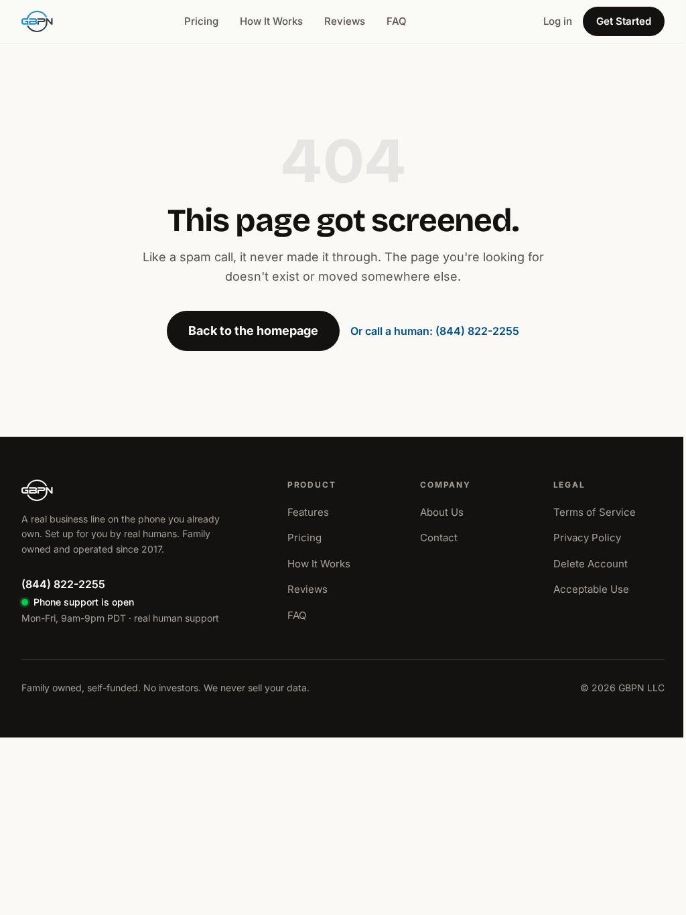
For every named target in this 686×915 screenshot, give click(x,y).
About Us (442, 512)
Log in (557, 21)
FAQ (397, 21)
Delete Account (590, 563)
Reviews (344, 21)
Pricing (201, 21)
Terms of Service (594, 512)
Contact (439, 537)
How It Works (271, 21)
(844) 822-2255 (63, 584)
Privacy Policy (587, 537)
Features (308, 512)
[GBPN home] (37, 21)
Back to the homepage (253, 331)
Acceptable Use (591, 589)
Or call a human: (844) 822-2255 (434, 331)
